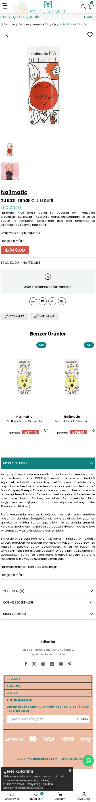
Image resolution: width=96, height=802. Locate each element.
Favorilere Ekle (46, 430)
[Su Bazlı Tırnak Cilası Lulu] (24, 376)
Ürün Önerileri (14, 614)
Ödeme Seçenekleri (18, 602)
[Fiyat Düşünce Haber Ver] (52, 301)
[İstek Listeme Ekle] (33, 301)
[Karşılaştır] (43, 301)
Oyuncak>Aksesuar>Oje (47, 654)
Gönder (82, 719)
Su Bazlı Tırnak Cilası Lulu (24, 421)
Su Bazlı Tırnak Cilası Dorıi (40, 650)
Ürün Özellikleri (15, 463)
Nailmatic (66, 650)
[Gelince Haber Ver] (62, 301)
